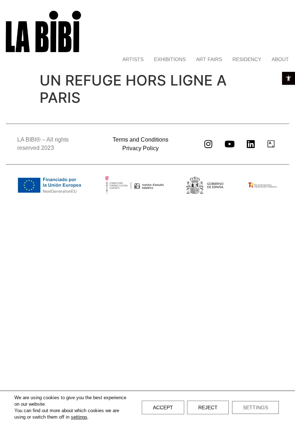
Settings (255, 407)
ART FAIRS (209, 59)
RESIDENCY (246, 59)
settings (79, 417)
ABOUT (280, 59)
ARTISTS (133, 59)
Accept (163, 407)
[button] (288, 78)
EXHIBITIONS (170, 59)
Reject (208, 407)
